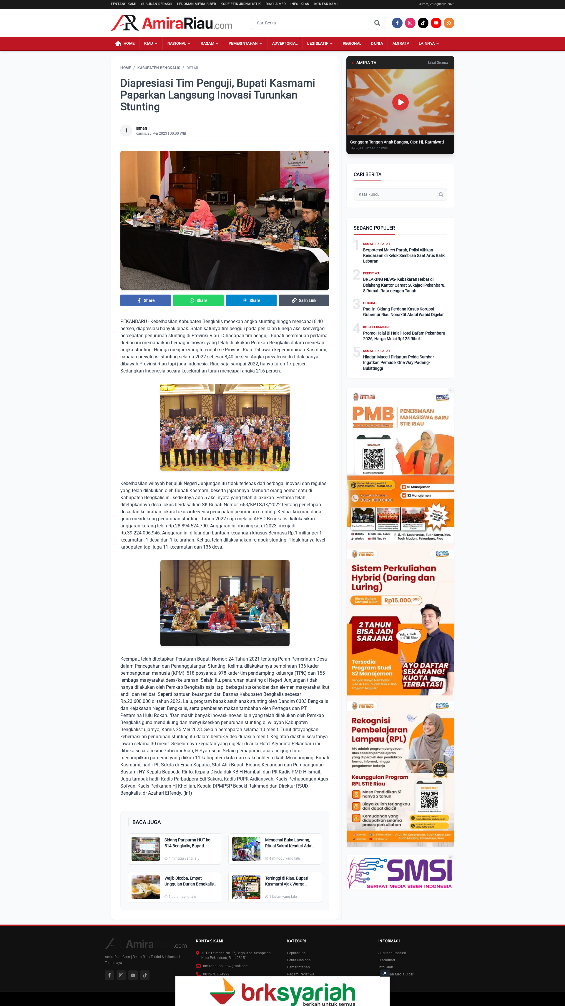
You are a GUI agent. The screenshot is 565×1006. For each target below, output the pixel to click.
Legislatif (317, 43)
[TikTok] (423, 23)
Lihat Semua (438, 63)
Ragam (207, 43)
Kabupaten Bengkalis (158, 68)
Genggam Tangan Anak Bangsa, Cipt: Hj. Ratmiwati (397, 142)
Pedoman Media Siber (196, 4)
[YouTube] (436, 23)
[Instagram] (410, 23)
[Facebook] (397, 23)
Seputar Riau (297, 953)
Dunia (377, 43)
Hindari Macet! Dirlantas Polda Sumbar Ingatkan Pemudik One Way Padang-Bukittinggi (398, 363)
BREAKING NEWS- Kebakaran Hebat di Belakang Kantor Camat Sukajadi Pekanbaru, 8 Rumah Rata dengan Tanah (404, 285)
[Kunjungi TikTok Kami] (144, 975)
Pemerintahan (243, 43)
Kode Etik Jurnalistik (241, 4)
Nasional (177, 43)
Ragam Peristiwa (300, 974)
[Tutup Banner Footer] (385, 973)
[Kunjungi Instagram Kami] (121, 975)
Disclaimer (276, 4)
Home (125, 68)
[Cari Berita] (377, 23)
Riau (148, 43)
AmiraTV (401, 43)
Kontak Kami (326, 4)
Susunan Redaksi (156, 4)
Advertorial (285, 43)
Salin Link (307, 300)
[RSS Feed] (449, 23)
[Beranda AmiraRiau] (171, 23)
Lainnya (427, 43)
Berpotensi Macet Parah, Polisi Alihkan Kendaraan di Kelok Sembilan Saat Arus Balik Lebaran (404, 256)
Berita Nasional (299, 960)
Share (149, 300)
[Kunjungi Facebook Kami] (109, 975)
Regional (352, 43)
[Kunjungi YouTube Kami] (133, 975)
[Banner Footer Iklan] (282, 991)
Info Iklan (300, 4)
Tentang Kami (124, 4)
